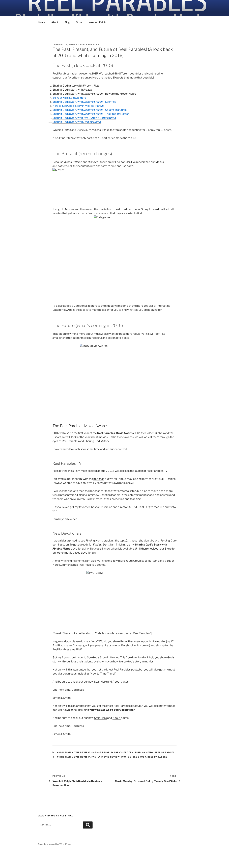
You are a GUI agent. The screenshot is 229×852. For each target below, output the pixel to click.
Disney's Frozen (122, 752)
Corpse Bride (101, 752)
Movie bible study (133, 757)
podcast (98, 478)
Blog (67, 22)
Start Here (100, 681)
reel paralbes (158, 757)
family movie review (106, 757)
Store (79, 22)
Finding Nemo (144, 752)
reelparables (89, 44)
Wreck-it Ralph (97, 22)
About (54, 22)
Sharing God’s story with (76, 85)
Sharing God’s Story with (72, 89)
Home (41, 22)
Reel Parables (165, 752)
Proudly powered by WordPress (54, 844)
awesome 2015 (88, 73)
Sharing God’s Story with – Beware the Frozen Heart (94, 93)
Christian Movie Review (73, 752)
